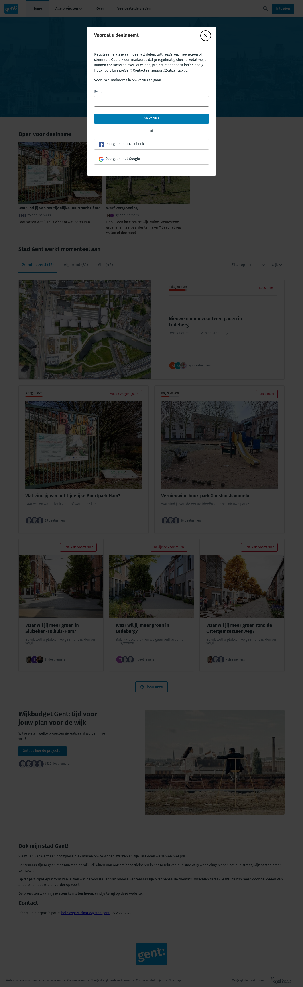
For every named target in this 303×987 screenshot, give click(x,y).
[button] (205, 35)
